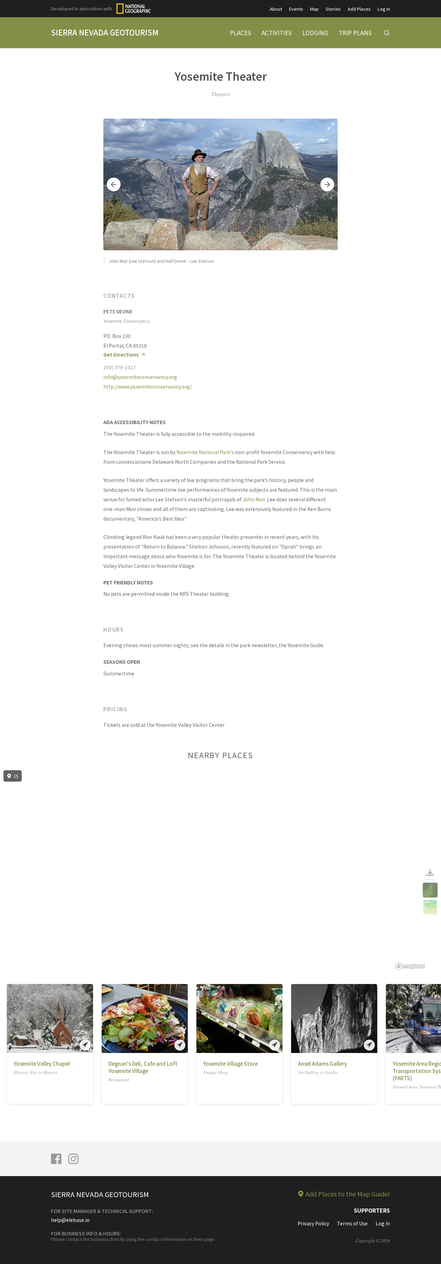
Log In (384, 9)
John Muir (254, 499)
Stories (333, 9)
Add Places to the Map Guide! (348, 1194)
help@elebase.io (70, 1219)
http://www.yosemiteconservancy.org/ (147, 386)
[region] (220, 870)
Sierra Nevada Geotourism (104, 32)
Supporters (372, 1210)
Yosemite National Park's (205, 452)
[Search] (386, 32)
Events (296, 9)
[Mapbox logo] (410, 966)
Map (314, 9)
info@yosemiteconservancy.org (140, 376)
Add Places (359, 9)
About (276, 9)
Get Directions (121, 354)
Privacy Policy (313, 1223)
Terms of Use (352, 1223)
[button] (114, 184)
